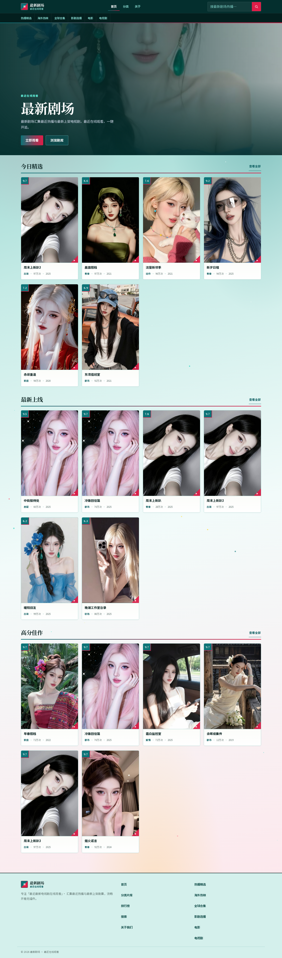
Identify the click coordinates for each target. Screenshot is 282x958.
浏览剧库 (57, 140)
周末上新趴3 (32, 267)
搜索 (124, 916)
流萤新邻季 (153, 267)
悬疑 (26, 506)
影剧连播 (76, 18)
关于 (138, 6)
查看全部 (255, 166)
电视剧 (103, 18)
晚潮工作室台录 (95, 608)
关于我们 (127, 927)
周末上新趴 (153, 500)
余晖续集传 (214, 734)
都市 (87, 380)
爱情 (148, 740)
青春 (87, 273)
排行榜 (125, 906)
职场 (87, 613)
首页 (114, 6)
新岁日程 (213, 267)
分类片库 (127, 895)
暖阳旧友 (30, 608)
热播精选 (26, 18)
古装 (26, 273)
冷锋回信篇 (92, 500)
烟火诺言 (91, 841)
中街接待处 (31, 500)
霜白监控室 (153, 734)
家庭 (26, 380)
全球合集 (59, 18)
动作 (148, 273)
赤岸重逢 (30, 374)
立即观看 (32, 140)
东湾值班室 (92, 374)
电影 (90, 18)
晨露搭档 (91, 267)
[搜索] (256, 6)
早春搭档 (30, 734)
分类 (126, 6)
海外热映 (43, 18)
